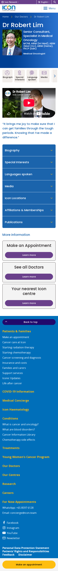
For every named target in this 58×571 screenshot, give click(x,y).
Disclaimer (25, 554)
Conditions (10, 418)
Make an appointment (15, 337)
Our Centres (11, 475)
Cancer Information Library (18, 434)
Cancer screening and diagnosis (21, 357)
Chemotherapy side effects (18, 439)
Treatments (10, 448)
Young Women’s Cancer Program (25, 457)
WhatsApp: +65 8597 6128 (18, 507)
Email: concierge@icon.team (19, 513)
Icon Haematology (15, 409)
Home (5, 17)
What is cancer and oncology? (20, 424)
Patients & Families (16, 331)
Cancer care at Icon (14, 342)
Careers (8, 493)
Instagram (12, 528)
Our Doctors (21, 17)
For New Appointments (19, 502)
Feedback (8, 554)
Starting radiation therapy (18, 347)
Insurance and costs (14, 363)
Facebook (12, 523)
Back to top (31, 322)
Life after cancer (12, 383)
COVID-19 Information (18, 391)
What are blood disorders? (18, 429)
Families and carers (14, 368)
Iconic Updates (11, 378)
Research (9, 484)
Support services (12, 373)
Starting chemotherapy (16, 352)
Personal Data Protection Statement (25, 548)
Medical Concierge (15, 400)
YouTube (12, 533)
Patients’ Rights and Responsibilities (25, 551)
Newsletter (13, 538)
